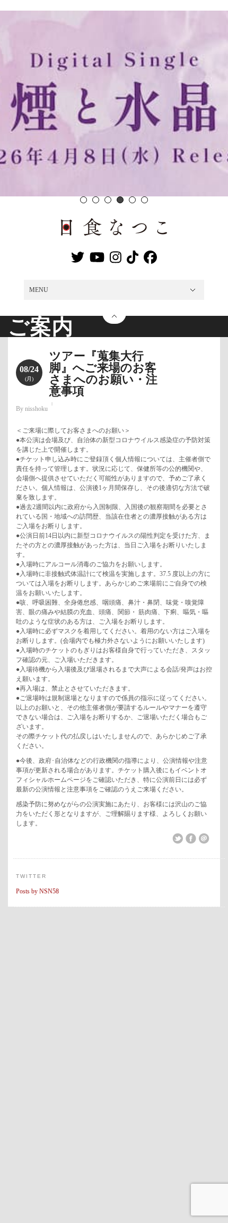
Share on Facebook (191, 838)
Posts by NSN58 (37, 891)
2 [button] (95, 199)
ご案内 (41, 326)
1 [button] (83, 199)
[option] (114, 103)
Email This (204, 838)
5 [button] (132, 199)
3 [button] (107, 199)
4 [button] (120, 199)
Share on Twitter (177, 838)
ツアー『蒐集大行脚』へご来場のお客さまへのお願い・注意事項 (103, 373)
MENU (38, 290)
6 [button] (144, 199)
